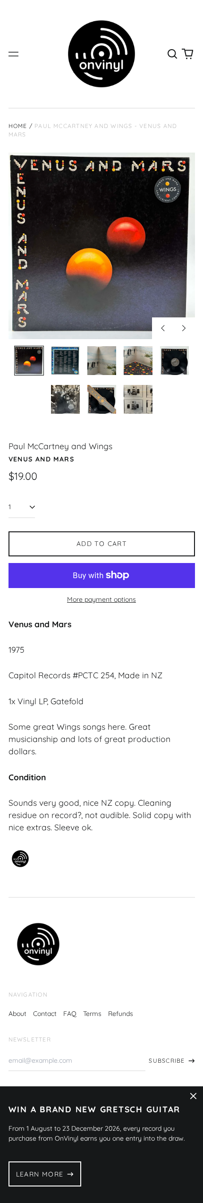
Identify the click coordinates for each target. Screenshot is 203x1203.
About (17, 1013)
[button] (172, 53)
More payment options (101, 599)
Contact (45, 1013)
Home (17, 125)
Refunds (120, 1013)
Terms (92, 1013)
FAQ (69, 1013)
